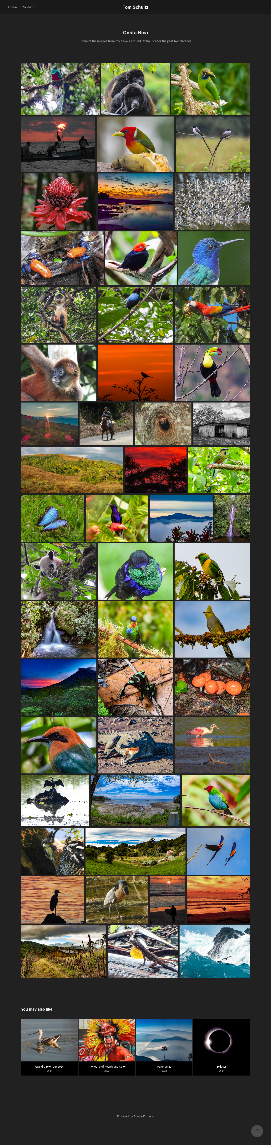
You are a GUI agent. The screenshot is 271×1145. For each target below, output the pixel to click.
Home (12, 7)
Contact (28, 7)
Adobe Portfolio (144, 1116)
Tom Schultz (135, 7)
